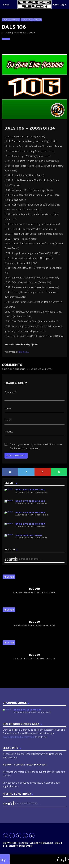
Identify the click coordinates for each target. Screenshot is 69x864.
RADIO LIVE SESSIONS (11, 20)
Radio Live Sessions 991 (28, 709)
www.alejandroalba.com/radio (18, 736)
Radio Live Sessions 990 (30, 489)
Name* (8, 408)
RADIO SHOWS (27, 20)
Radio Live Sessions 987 (30, 523)
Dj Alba (24, 351)
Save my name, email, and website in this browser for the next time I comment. (36, 444)
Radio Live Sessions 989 (30, 501)
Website (8, 431)
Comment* (10, 392)
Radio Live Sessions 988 (30, 512)
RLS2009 (37, 20)
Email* (7, 420)
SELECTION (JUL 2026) (28, 535)
